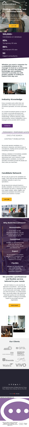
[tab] (14, 135)
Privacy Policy (25, 424)
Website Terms (9, 388)
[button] (26, 3)
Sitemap (15, 388)
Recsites (17, 393)
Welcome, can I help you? (6, 397)
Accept (21, 423)
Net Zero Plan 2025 (22, 388)
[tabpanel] (14, 155)
